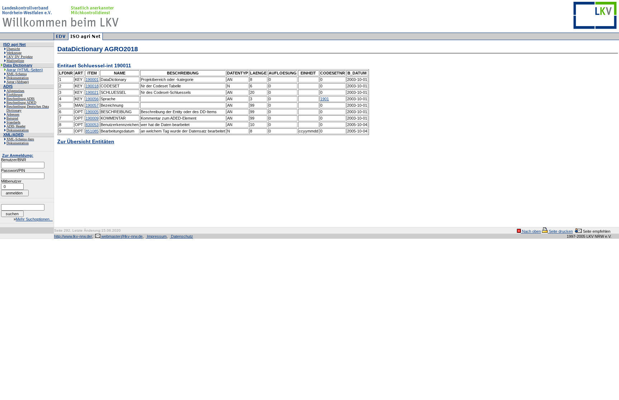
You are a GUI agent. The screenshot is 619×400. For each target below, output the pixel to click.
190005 (92, 112)
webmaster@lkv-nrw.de (121, 236)
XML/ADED (13, 134)
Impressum (156, 236)
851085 (92, 131)
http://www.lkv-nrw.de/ (73, 236)
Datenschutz (181, 236)
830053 (92, 124)
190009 (92, 118)
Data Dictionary (17, 65)
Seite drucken (560, 231)
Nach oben (531, 231)
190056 (92, 99)
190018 (92, 86)
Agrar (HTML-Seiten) (24, 70)
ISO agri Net (14, 44)
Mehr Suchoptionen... (34, 219)
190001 (92, 79)
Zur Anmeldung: (17, 155)
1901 (324, 99)
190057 (92, 105)
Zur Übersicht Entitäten (85, 141)
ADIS (8, 86)
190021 (92, 92)
